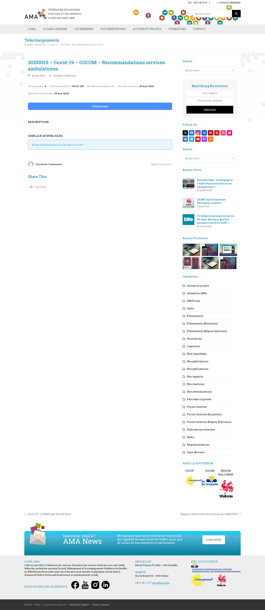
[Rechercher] (236, 13)
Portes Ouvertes (197, 406)
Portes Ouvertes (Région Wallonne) (209, 422)
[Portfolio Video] (228, 249)
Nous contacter (101, 604)
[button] (38, 187)
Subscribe (210, 109)
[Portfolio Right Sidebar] (210, 262)
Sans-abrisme (196, 452)
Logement (193, 346)
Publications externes (201, 429)
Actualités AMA (197, 293)
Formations (194, 338)
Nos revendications (199, 391)
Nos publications (197, 361)
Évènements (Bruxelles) (202, 323)
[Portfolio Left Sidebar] (228, 262)
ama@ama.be (161, 583)
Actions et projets (198, 285)
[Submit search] (233, 70)
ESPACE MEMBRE (230, 2)
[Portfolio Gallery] (191, 262)
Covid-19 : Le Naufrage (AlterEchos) (47, 514)
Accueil (28, 44)
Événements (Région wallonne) (207, 331)
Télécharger (100, 106)
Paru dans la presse (199, 399)
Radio (190, 437)
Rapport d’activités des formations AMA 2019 (209, 514)
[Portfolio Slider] (191, 249)
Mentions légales (79, 604)
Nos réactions (195, 384)
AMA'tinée (193, 300)
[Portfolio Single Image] (210, 249)
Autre (190, 308)
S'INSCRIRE (213, 540)
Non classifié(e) (197, 353)
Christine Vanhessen (64, 75)
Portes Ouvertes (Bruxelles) (204, 414)
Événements (195, 316)
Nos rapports (195, 376)
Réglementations (198, 444)
